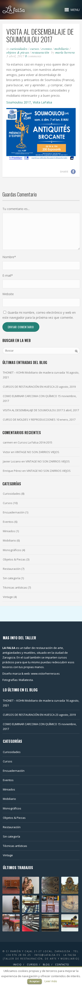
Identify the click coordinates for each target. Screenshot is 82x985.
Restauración (40, 52)
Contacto (62, 964)
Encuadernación (13, 512)
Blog (46, 964)
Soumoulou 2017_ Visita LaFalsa (29, 102)
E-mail (7, 275)
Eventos (47, 48)
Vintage (8, 597)
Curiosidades (18, 48)
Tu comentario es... (16, 209)
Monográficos (12, 550)
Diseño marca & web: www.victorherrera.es (31, 673)
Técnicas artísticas (15, 587)
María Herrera (65, 52)
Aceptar (35, 981)
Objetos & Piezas (17, 52)
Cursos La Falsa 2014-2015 (35, 442)
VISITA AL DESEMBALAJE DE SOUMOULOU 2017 (33, 410)
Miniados (9, 531)
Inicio (17, 964)
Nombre (9, 257)
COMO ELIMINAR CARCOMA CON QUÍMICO (30, 396)
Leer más (51, 981)
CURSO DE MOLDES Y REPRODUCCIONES (29, 419)
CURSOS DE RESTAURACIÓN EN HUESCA (29, 387)
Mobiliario (61, 48)
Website (8, 294)
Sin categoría (11, 578)
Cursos (34, 48)
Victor (6, 452)
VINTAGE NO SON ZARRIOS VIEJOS (37, 452)
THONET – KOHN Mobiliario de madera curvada (34, 372)
